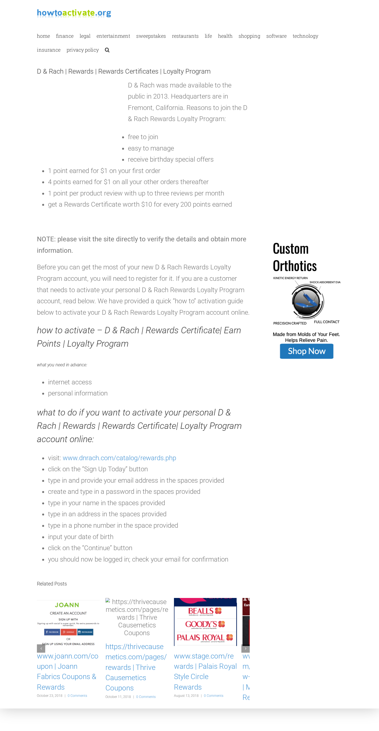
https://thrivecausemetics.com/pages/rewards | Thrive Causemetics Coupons (143, 659)
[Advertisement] (78, 122)
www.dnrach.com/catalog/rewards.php (119, 458)
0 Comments (77, 689)
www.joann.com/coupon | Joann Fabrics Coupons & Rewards (69, 669)
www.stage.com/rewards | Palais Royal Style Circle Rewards (215, 669)
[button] (107, 49)
